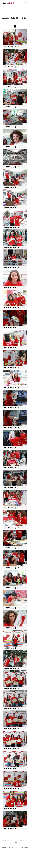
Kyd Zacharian (17, 847)
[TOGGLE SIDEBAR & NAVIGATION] (26, 3)
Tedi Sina (25, 847)
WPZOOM (19, 842)
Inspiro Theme (11, 842)
